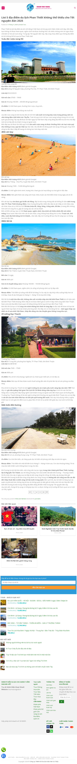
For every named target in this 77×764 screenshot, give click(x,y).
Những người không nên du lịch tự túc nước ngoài (24, 642)
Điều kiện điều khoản (43, 757)
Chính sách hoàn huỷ (49, 706)
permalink (37, 499)
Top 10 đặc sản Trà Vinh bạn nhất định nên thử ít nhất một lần (28, 655)
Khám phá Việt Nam (20, 499)
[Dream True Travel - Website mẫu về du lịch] (39, 8)
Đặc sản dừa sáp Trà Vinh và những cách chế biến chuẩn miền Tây (29, 667)
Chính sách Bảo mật (51, 711)
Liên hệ (48, 693)
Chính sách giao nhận (51, 701)
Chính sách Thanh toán (46, 759)
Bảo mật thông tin (30, 759)
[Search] (75, 8)
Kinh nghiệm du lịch (51, 689)
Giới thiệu (49, 685)
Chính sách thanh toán (49, 696)
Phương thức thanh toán (59, 757)
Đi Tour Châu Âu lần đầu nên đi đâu (18, 649)
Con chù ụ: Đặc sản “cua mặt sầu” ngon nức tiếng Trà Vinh (26, 661)
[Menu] (3, 7)
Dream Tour (22, 24)
